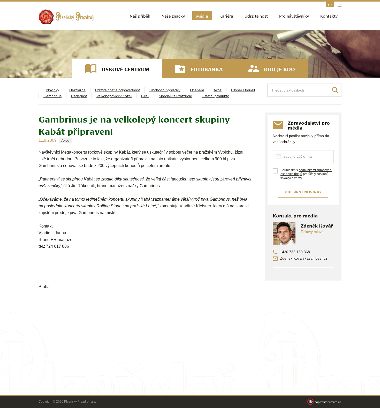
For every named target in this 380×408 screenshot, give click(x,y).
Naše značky (173, 16)
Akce (218, 90)
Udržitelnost (256, 16)
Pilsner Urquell (243, 90)
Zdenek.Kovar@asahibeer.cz (303, 258)
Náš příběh (140, 16)
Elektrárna (77, 90)
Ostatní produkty (215, 96)
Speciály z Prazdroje (175, 96)
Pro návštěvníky (294, 16)
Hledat (335, 90)
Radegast (79, 96)
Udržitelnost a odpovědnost (117, 90)
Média (202, 16)
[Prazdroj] (66, 17)
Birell (145, 96)
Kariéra (226, 16)
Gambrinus (52, 96)
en (339, 4)
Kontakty (329, 16)
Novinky (52, 90)
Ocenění (197, 90)
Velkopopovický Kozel (114, 96)
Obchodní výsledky (164, 90)
